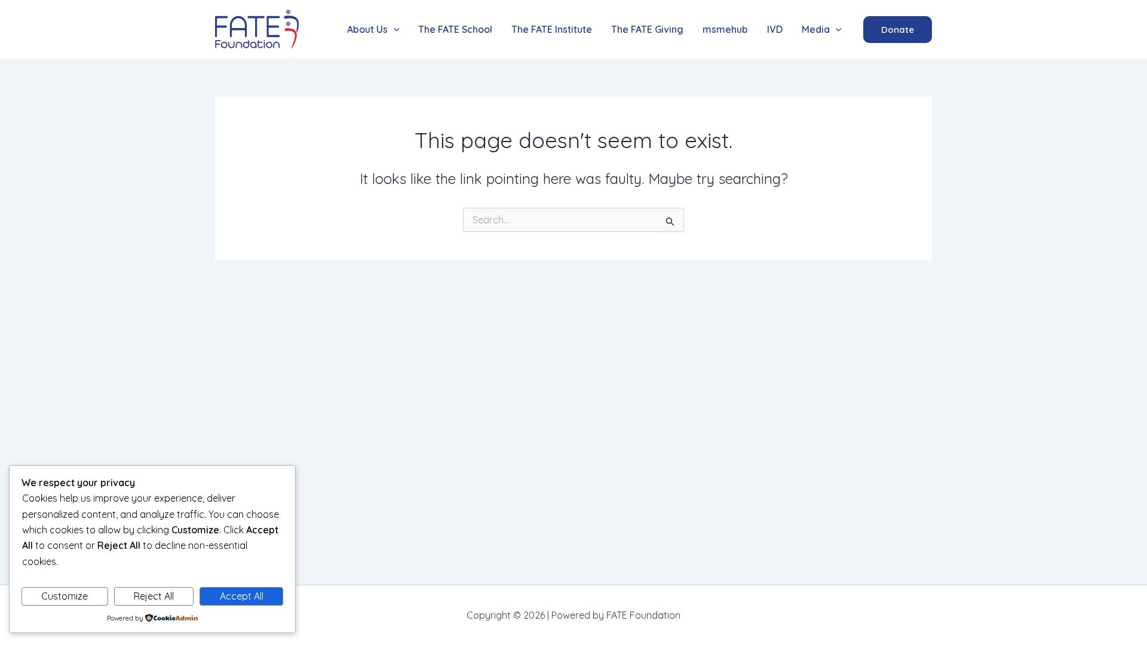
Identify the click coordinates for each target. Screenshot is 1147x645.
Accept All (241, 596)
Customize (64, 596)
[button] (373, 29)
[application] (394, 29)
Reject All (154, 596)
